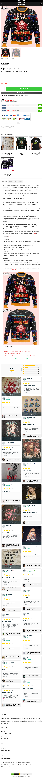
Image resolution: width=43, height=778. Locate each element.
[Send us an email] (22, 0)
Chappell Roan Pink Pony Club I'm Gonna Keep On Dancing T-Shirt (12, 545)
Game (18, 123)
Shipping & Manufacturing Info (15, 181)
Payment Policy (4, 753)
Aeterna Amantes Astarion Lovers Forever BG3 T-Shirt (7, 153)
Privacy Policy (4, 736)
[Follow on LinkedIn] (24, 0)
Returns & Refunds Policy (6, 733)
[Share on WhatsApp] (2, 127)
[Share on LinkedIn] (13, 127)
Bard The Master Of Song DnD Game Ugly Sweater (7, 174)
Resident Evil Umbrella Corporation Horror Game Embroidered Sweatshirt (19, 355)
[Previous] (3, 26)
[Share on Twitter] (6, 127)
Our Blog (3, 745)
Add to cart (24, 89)
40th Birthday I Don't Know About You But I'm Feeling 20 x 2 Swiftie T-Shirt (13, 589)
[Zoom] (2, 46)
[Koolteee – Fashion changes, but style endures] (21, 4)
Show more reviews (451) (22, 709)
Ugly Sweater (12, 58)
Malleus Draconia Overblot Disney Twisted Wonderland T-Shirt (17, 351)
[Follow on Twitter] (20, 0)
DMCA (2, 755)
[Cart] (41, 4)
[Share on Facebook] (4, 127)
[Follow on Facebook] (18, 0)
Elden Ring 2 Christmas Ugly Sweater (21, 153)
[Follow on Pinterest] (23, 0)
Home (2, 58)
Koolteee (34, 233)
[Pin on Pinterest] (11, 127)
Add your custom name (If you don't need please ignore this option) (14, 71)
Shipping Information (5, 750)
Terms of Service (4, 738)
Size (2, 66)
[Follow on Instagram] (19, 0)
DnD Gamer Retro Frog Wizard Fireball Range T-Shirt (15, 349)
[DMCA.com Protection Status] (15, 774)
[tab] (4, 181)
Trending (6, 58)
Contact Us (3, 748)
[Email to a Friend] (9, 127)
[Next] (40, 26)
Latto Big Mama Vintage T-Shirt (33, 565)
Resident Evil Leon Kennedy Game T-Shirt (12, 353)
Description (4, 181)
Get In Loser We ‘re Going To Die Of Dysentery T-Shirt (35, 153)
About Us (3, 731)
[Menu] (1, 3)
